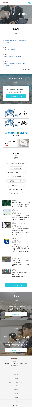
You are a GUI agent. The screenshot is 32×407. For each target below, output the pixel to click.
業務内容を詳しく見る (16, 96)
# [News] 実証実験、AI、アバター (16, 164)
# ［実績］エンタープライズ (16, 181)
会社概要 (16, 386)
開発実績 (16, 378)
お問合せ (16, 397)
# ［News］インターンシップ (16, 172)
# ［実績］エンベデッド (16, 185)
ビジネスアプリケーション (16, 382)
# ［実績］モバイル (16, 194)
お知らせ (16, 393)
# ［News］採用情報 (16, 176)
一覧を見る (27, 69)
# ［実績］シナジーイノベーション (16, 189)
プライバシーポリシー (16, 401)
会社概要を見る (16, 314)
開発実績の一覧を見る (16, 285)
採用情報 (16, 389)
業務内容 (16, 374)
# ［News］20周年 (16, 168)
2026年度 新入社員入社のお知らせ (12, 56)
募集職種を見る (16, 350)
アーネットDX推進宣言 (9, 49)
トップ (16, 370)
